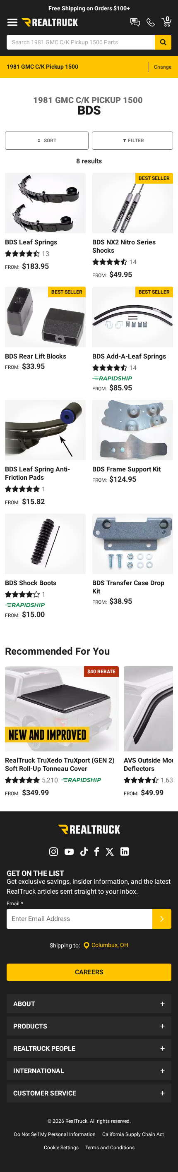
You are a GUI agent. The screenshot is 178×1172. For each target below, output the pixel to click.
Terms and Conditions (110, 1147)
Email (15, 904)
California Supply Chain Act (133, 1134)
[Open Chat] (135, 22)
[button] (89, 1003)
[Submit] (161, 919)
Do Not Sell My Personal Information (55, 1134)
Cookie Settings (61, 1147)
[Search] (163, 42)
